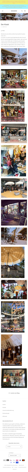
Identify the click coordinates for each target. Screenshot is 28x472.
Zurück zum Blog (14, 393)
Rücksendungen (6, 413)
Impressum (14, 469)
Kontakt (4, 407)
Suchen (4, 404)
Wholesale (5, 416)
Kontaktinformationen (22, 467)
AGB (12, 467)
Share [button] (3, 30)
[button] (2, 11)
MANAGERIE (9, 465)
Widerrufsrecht (21, 465)
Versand (16, 467)
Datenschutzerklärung (7, 467)
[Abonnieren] (20, 446)
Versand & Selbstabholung (8, 410)
